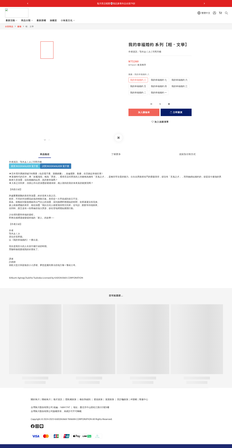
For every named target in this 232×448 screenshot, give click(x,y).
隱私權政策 (70, 399)
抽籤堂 (53, 20)
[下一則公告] (204, 3)
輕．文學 (30, 26)
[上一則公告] (27, 3)
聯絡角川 (46, 399)
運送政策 (98, 399)
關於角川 (35, 399)
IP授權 (134, 399)
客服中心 (143, 399)
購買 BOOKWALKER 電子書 (24, 166)
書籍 (19, 26)
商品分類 (26, 20)
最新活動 (10, 20)
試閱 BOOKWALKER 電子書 (55, 166)
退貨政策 (109, 399)
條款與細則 (85, 399)
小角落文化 (67, 20)
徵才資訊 (57, 399)
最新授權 (41, 20)
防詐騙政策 (122, 399)
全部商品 (9, 26)
